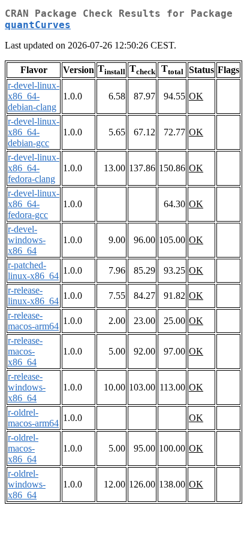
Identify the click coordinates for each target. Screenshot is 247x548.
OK (196, 96)
